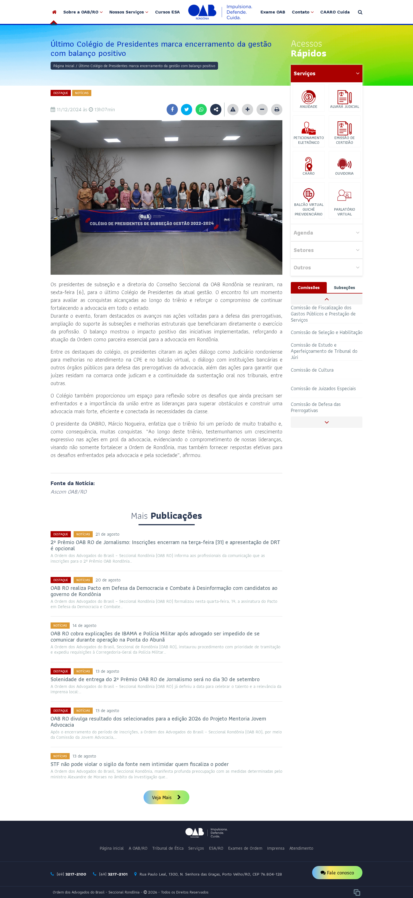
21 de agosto (107, 534)
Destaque (60, 93)
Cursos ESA (167, 12)
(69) (70, 874)
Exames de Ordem (245, 848)
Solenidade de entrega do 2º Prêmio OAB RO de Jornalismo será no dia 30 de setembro (155, 679)
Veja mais (162, 797)
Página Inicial (63, 66)
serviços (305, 73)
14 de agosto (84, 625)
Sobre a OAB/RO (80, 12)
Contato (300, 12)
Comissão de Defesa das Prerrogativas (316, 407)
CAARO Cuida (335, 12)
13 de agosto (107, 671)
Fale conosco (340, 873)
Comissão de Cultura (312, 369)
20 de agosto (108, 579)
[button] (326, 299)
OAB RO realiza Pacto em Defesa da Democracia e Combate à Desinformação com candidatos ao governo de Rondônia (164, 591)
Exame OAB (272, 12)
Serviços (196, 848)
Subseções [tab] (344, 287)
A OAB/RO (138, 848)
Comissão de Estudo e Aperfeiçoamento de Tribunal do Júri (324, 351)
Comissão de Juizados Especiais (323, 388)
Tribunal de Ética (167, 848)
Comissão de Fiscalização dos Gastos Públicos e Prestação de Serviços (323, 313)
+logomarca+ (220, 12)
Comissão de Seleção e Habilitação (326, 332)
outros (302, 267)
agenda (303, 232)
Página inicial (112, 848)
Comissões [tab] (309, 287)
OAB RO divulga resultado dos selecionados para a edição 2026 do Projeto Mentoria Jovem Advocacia (158, 721)
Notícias (81, 93)
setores (304, 249)
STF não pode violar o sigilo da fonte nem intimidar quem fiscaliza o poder (140, 764)
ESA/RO (216, 848)
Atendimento (301, 848)
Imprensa (275, 848)
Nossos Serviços (126, 12)
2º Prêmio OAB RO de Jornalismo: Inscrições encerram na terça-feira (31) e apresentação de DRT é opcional (165, 545)
